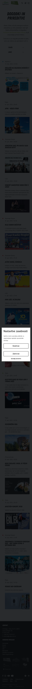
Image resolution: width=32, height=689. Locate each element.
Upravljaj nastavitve (16, 358)
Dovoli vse (16, 346)
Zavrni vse (16, 354)
